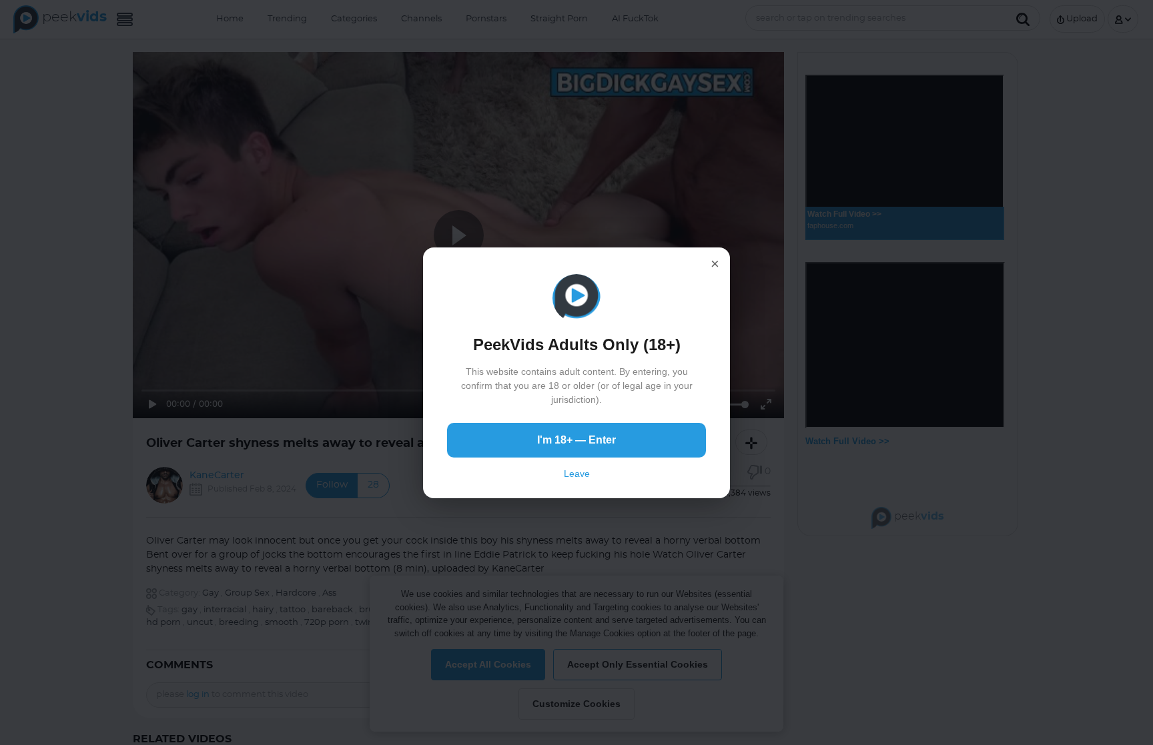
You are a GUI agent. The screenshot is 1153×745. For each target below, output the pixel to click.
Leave (577, 473)
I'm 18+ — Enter (576, 440)
